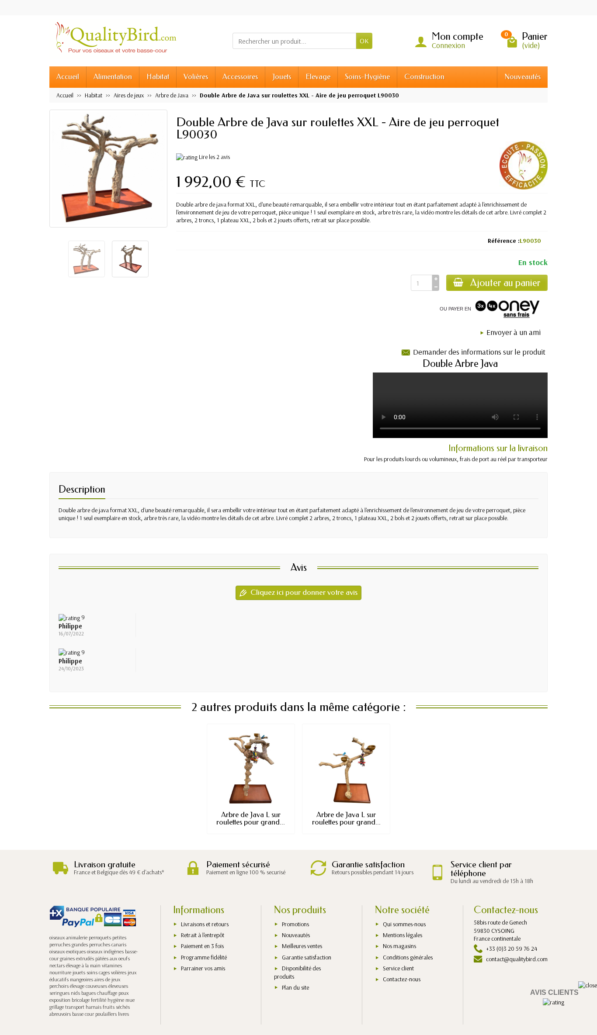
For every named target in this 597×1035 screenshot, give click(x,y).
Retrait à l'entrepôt (202, 935)
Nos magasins (399, 946)
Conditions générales (408, 957)
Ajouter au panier (505, 283)
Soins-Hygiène (367, 76)
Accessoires (240, 76)
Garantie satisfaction (306, 957)
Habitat (157, 76)
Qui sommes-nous (404, 924)
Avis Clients (554, 992)
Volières (196, 76)
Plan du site (295, 987)
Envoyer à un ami (513, 332)
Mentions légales (402, 935)
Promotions (295, 924)
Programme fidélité (204, 957)
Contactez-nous (401, 979)
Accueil (67, 76)
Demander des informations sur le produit (479, 352)
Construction (424, 76)
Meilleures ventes (302, 946)
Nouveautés (522, 76)
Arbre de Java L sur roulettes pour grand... (250, 818)
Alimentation (113, 76)
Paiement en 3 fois (202, 946)
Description (82, 489)
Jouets (281, 76)
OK (364, 40)
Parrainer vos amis (203, 968)
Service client (398, 968)
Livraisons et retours (205, 924)
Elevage (317, 76)
